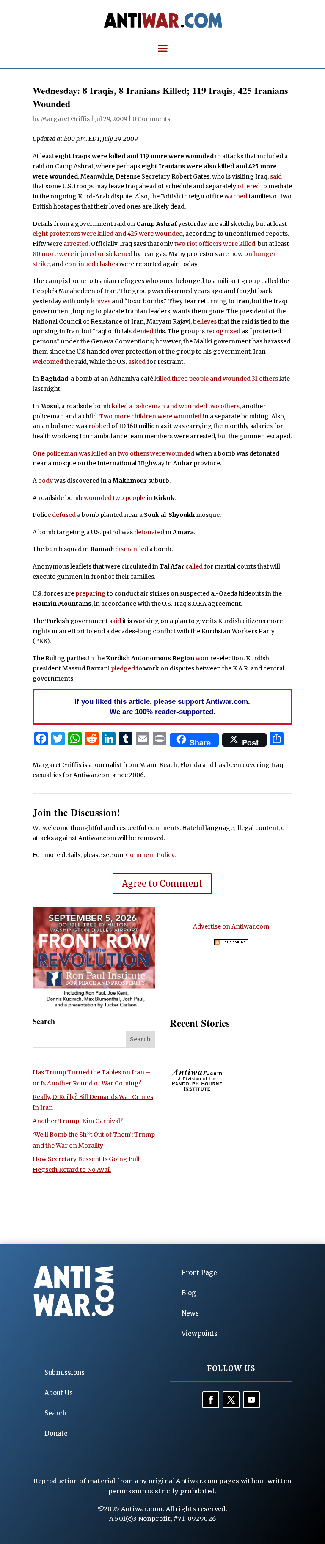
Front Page (199, 1273)
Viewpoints (200, 1334)
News (190, 1313)
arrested (75, 243)
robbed (99, 426)
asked (137, 361)
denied (143, 331)
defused (64, 515)
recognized (223, 331)
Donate (56, 1433)
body (45, 480)
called (194, 566)
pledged (123, 668)
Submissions (64, 1372)
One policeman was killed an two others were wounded (113, 453)
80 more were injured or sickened (82, 254)
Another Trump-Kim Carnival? (78, 1121)
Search (55, 1413)
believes (205, 321)
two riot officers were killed (214, 243)
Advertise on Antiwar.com (231, 926)
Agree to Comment (162, 883)
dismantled (131, 549)
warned (235, 196)
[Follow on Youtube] (251, 1399)
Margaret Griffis (65, 119)
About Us (58, 1393)
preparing (90, 593)
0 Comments (151, 119)
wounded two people (114, 498)
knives (100, 301)
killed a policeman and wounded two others (176, 406)
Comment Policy (150, 855)
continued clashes (91, 264)
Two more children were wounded (150, 416)
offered (248, 186)
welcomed (48, 361)
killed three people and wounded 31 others (216, 378)
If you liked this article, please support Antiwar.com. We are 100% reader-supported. (162, 706)
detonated (149, 532)
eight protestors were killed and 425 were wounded (108, 233)
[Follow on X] (231, 1399)
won (202, 658)
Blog (189, 1293)
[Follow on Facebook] (210, 1399)
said (276, 176)
